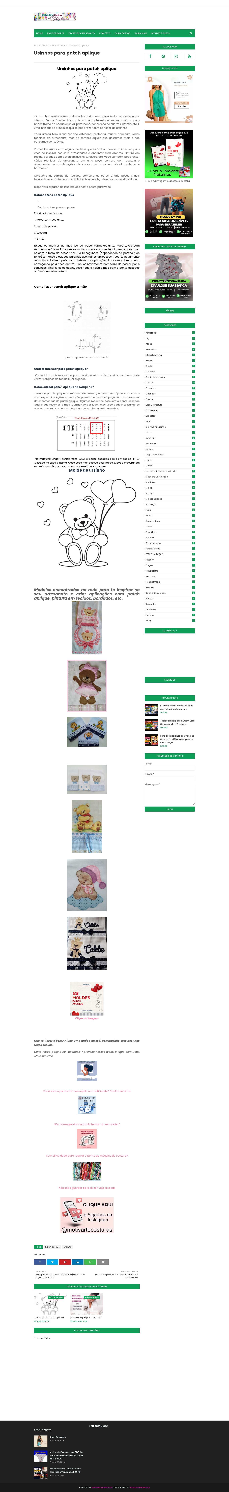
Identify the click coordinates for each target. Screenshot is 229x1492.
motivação (170, 504)
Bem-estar (170, 349)
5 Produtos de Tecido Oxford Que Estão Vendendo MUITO (65, 1470)
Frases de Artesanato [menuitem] (82, 33)
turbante (170, 604)
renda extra (170, 570)
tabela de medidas (170, 593)
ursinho (54, 45)
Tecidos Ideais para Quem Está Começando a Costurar (177, 722)
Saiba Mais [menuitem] (141, 33)
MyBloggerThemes (140, 1487)
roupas (170, 587)
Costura (170, 382)
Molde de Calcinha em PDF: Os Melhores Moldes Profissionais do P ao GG (66, 1455)
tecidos (170, 598)
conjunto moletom (170, 377)
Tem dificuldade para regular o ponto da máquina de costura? (87, 1156)
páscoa (170, 537)
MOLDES (170, 493)
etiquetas (170, 415)
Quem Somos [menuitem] (122, 33)
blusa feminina (170, 355)
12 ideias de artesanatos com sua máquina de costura (176, 707)
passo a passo (170, 543)
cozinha (170, 388)
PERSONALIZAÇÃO (170, 554)
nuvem (170, 515)
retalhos (170, 576)
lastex (170, 465)
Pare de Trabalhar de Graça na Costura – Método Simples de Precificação (177, 739)
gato (170, 432)
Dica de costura (170, 404)
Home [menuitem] (39, 33)
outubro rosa (170, 521)
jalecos (170, 449)
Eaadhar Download (102, 1487)
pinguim (170, 559)
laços (170, 460)
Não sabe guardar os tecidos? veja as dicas (87, 1188)
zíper (170, 620)
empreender (170, 410)
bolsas (170, 360)
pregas (170, 565)
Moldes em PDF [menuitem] (55, 33)
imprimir (170, 438)
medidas (170, 482)
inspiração (170, 443)
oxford (170, 526)
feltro (170, 421)
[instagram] (176, 56)
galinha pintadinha (170, 426)
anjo (170, 338)
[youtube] (189, 56)
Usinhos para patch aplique (49, 1317)
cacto (170, 366)
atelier (170, 343)
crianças (170, 393)
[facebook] (150, 56)
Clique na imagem (87, 1018)
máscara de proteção (170, 476)
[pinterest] (163, 56)
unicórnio (170, 609)
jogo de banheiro (170, 454)
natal (170, 510)
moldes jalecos (170, 498)
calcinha (170, 371)
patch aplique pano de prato (86, 1317)
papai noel (170, 532)
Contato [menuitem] (104, 33)
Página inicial (41, 45)
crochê (170, 399)
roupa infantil (170, 581)
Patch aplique (52, 1246)
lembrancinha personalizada (170, 471)
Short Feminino (57, 1437)
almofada (170, 332)
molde (170, 487)
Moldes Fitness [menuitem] (160, 33)
